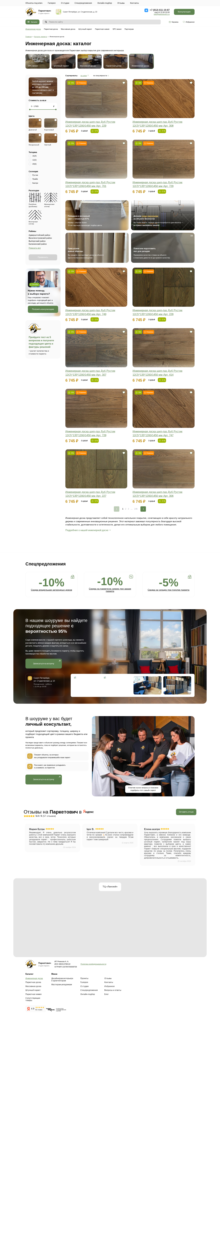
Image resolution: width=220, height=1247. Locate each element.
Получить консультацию (43, 309)
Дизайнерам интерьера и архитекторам (62, 979)
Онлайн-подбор (104, 3)
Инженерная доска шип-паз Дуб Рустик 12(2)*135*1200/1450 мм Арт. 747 (157, 433)
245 (136, 509)
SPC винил (117, 29)
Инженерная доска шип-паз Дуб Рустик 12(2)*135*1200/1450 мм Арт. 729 (157, 184)
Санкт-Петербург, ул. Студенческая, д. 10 (80, 12)
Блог (106, 994)
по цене (84, 76)
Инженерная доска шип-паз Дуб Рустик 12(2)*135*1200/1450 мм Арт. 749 (90, 312)
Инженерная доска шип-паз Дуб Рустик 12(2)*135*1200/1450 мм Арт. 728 (90, 433)
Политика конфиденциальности (93, 964)
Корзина (175, 22)
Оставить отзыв (186, 812)
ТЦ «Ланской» (110, 886)
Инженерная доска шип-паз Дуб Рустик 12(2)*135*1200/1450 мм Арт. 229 (90, 123)
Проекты (84, 978)
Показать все (35, 248)
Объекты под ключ (33, 3)
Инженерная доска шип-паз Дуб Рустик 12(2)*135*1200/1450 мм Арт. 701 (90, 184)
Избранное (190, 22)
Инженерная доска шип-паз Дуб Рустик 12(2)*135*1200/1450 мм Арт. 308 (157, 123)
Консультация (184, 12)
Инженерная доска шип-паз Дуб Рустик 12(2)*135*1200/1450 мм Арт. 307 (90, 372)
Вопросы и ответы (112, 990)
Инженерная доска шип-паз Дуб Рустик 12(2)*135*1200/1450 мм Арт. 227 (90, 493)
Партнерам (129, 29)
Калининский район (38, 244)
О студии (65, 3)
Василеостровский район (40, 238)
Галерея (52, 3)
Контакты (134, 3)
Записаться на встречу (43, 664)
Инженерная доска (33, 29)
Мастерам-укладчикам (61, 984)
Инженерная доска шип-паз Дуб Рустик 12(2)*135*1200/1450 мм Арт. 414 (157, 372)
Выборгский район (37, 241)
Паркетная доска (51, 29)
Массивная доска (68, 29)
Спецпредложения (83, 3)
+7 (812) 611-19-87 (160, 10)
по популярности (100, 76)
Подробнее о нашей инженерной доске (86, 530)
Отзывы (121, 3)
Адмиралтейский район (39, 235)
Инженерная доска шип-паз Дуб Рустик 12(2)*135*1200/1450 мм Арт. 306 (157, 493)
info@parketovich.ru (162, 14)
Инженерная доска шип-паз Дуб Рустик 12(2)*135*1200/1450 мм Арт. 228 (157, 312)
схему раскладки (150, 216)
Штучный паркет (85, 29)
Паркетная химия (102, 29)
